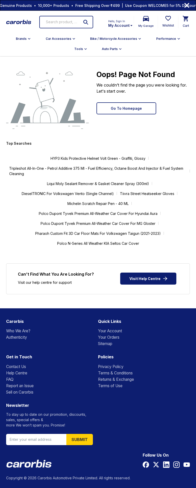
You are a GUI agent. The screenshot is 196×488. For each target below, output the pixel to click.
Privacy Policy (111, 366)
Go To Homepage (126, 108)
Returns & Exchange (116, 379)
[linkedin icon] (166, 464)
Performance (166, 39)
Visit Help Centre (145, 278)
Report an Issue (20, 385)
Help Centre (16, 373)
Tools (78, 49)
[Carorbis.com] (19, 22)
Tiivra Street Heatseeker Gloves (147, 193)
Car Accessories (58, 39)
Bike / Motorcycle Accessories (113, 39)
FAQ (10, 379)
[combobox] (61, 22)
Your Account (110, 330)
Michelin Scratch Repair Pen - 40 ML (98, 203)
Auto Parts (110, 49)
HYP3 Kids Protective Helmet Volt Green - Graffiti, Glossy (98, 158)
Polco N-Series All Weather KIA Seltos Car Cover (98, 243)
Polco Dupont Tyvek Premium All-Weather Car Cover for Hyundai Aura (98, 213)
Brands (21, 39)
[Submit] (85, 22)
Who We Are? (18, 330)
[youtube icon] (186, 464)
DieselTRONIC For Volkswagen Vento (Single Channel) (68, 193)
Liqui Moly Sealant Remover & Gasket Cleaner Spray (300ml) (98, 183)
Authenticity (16, 337)
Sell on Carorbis (19, 392)
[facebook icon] (146, 464)
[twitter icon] (156, 464)
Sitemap (105, 343)
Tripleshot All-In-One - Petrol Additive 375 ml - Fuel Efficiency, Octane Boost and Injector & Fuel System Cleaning (96, 171)
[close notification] (186, 5)
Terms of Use (110, 385)
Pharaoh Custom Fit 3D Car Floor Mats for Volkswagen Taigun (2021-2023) (98, 233)
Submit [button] (79, 439)
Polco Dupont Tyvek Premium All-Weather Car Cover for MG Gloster (98, 223)
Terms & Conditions (115, 373)
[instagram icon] (176, 464)
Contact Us (16, 366)
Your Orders (108, 337)
